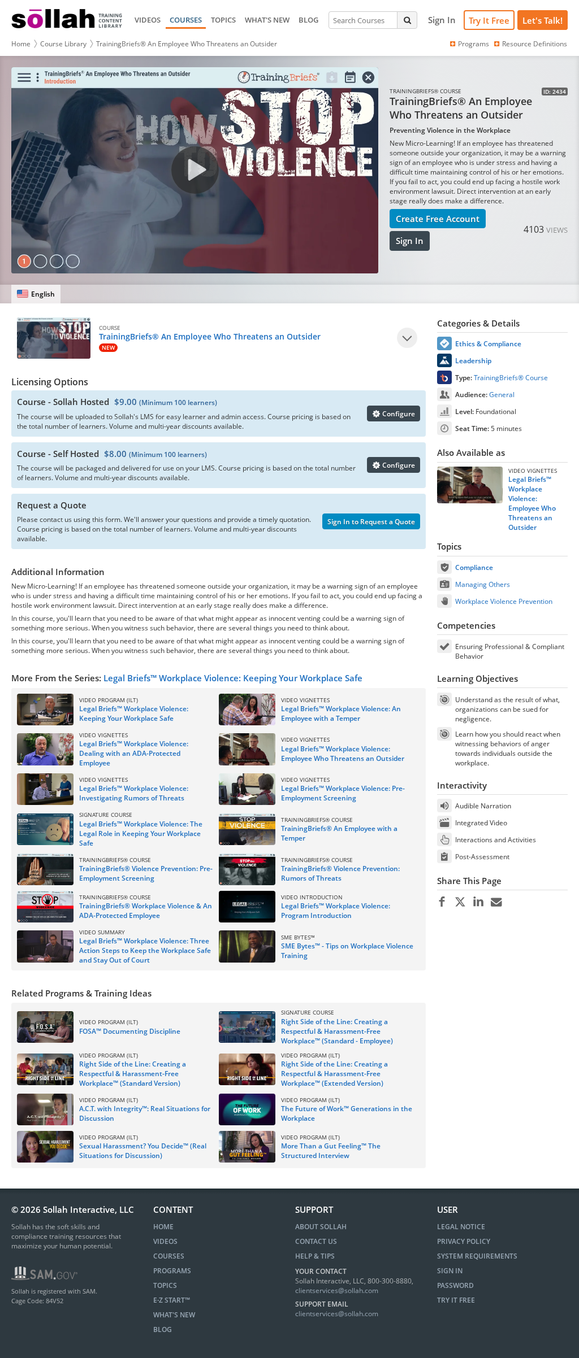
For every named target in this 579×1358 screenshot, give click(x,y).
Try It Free (489, 20)
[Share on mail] (496, 902)
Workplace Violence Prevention (503, 601)
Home (21, 44)
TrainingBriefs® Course (511, 377)
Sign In (410, 240)
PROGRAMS (172, 1271)
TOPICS (223, 20)
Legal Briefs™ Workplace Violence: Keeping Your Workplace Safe (232, 678)
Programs (473, 44)
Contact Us (316, 1241)
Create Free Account (437, 218)
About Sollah (321, 1226)
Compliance (474, 567)
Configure (398, 414)
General (502, 394)
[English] (36, 294)
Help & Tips (315, 1256)
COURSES (186, 20)
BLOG (308, 20)
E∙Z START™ (171, 1300)
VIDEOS (148, 20)
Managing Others (482, 584)
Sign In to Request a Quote (371, 521)
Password (455, 1285)
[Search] (407, 19)
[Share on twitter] (460, 902)
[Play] (407, 338)
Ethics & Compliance (488, 344)
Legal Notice (461, 1226)
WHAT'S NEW (267, 20)
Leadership (473, 360)
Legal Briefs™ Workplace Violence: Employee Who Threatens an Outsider (532, 503)
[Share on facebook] (442, 902)
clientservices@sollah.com (336, 1290)
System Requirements (477, 1256)
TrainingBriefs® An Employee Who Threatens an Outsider (186, 44)
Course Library (63, 44)
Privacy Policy (463, 1241)
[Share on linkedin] (478, 902)
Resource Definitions (534, 44)
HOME (163, 1226)
